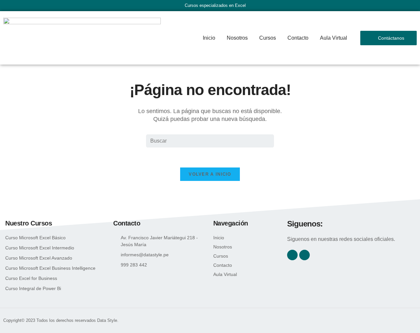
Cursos (267, 38)
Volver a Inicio (210, 174)
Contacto (297, 38)
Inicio (209, 38)
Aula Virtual (333, 38)
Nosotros (237, 38)
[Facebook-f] (292, 255)
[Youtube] (304, 255)
